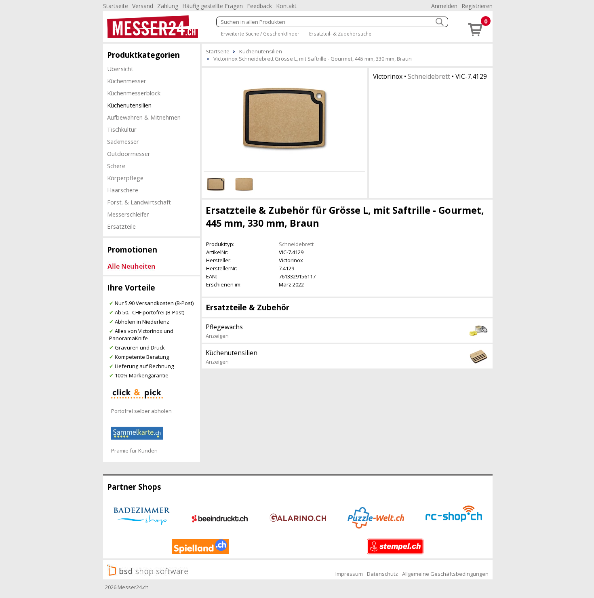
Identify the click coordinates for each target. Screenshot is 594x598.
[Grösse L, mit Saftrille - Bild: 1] (284, 118)
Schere (116, 166)
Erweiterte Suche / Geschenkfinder (260, 33)
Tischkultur (122, 129)
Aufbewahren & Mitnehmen (144, 117)
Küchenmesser (126, 81)
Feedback (259, 6)
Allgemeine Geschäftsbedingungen (445, 573)
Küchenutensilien (129, 105)
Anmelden (444, 6)
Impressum (349, 573)
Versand (142, 6)
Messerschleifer (128, 214)
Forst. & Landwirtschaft (139, 202)
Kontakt (286, 6)
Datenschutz (382, 573)
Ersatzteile (121, 226)
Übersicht (120, 69)
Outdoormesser (128, 154)
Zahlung (167, 6)
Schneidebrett (429, 76)
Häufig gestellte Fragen (212, 6)
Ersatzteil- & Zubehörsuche (340, 33)
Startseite (115, 6)
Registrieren (477, 6)
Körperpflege (125, 178)
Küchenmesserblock (133, 93)
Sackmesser (123, 141)
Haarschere (122, 190)
